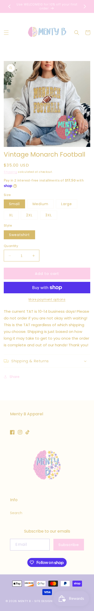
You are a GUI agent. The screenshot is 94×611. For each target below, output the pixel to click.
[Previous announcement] (9, 6)
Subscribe (68, 544)
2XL (29, 215)
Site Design (43, 601)
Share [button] (15, 376)
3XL (48, 215)
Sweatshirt (19, 234)
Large (66, 203)
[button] (6, 32)
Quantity (11, 246)
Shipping (10, 172)
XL (11, 215)
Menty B (24, 601)
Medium (40, 203)
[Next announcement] (84, 6)
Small (14, 203)
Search (16, 512)
